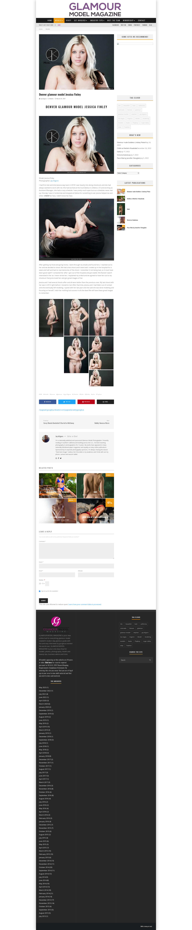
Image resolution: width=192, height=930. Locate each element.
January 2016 (44, 821)
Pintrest (137, 25)
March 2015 (43, 851)
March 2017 (43, 782)
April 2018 (42, 753)
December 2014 (45, 861)
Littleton (75, 394)
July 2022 (42, 694)
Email (41, 571)
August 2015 (43, 834)
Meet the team (113, 20)
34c (119, 105)
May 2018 (42, 750)
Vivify (68, 20)
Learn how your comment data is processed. (84, 604)
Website (80, 571)
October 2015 (44, 831)
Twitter (123, 25)
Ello (150, 25)
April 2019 (42, 727)
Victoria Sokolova (64, 25)
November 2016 (45, 789)
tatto (93, 394)
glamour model (123, 114)
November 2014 (45, 864)
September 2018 (45, 740)
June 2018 (42, 746)
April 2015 (42, 848)
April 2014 (42, 887)
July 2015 (42, 838)
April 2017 (42, 779)
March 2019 (43, 730)
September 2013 (45, 910)
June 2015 (42, 841)
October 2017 (44, 766)
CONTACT (141, 20)
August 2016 (43, 799)
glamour (59, 394)
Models (58, 20)
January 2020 (44, 707)
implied (134, 114)
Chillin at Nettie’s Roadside (127, 148)
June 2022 (42, 697)
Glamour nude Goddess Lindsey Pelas (131, 142)
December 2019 (45, 710)
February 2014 (44, 893)
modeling (146, 118)
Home (50, 20)
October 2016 (44, 792)
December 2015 (45, 825)
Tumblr (144, 25)
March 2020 (43, 704)
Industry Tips (96, 20)
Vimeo (130, 25)
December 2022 (45, 691)
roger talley (145, 123)
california (141, 105)
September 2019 (45, 714)
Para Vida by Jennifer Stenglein (128, 158)
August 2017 (43, 769)
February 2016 (44, 818)
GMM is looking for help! (146, 926)
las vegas (121, 118)
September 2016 (45, 795)
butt (134, 105)
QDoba (88, 394)
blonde (46, 394)
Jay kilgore (43, 99)
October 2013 (44, 906)
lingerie (130, 118)
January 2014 (44, 897)
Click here (48, 662)
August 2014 (43, 874)
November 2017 (45, 763)
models (120, 123)
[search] (150, 660)
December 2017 (45, 759)
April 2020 (42, 700)
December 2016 (45, 785)
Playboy (135, 123)
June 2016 (42, 805)
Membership (128, 20)
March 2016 (43, 815)
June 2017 (42, 776)
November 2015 (45, 828)
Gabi (118, 152)
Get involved (80, 20)
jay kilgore (67, 394)
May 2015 (42, 844)
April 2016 (42, 812)
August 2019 (43, 717)
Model (138, 118)
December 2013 (45, 900)
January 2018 (44, 756)
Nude (82, 394)
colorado (121, 110)
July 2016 (42, 802)
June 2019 (42, 720)
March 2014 (43, 890)
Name (41, 562)
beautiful (127, 105)
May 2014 (42, 884)
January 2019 (44, 733)
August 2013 (43, 913)
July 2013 (42, 916)
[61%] (121, 230)
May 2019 (42, 723)
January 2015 (44, 857)
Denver (52, 394)
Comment (42, 541)
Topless (99, 394)
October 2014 (44, 867)
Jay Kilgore (54, 181)
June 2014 (42, 880)
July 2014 (42, 877)
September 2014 (45, 870)
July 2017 (42, 772)
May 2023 (42, 687)
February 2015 (44, 854)
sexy (119, 127)
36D (41, 394)
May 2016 (42, 808)
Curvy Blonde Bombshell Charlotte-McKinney (59, 422)
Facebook (115, 25)
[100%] (121, 194)
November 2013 (45, 903)
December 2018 (45, 736)
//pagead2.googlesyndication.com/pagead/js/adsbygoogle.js (61, 410)
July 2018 (42, 743)
